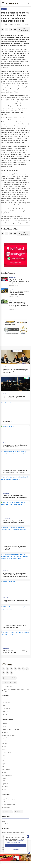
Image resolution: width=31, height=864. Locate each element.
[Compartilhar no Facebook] (2, 29)
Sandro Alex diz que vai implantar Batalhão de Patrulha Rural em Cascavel (15, 496)
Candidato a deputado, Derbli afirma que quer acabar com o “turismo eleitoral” (15, 471)
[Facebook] (3, 669)
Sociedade (5, 786)
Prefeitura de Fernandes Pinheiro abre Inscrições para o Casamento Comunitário (14, 547)
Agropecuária (6, 703)
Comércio (4, 714)
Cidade (4, 705)
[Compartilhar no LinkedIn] (15, 29)
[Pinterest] (3, 673)
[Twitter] (11, 669)
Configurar (15, 849)
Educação (5, 738)
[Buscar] (28, 3)
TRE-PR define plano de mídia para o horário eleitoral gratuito (14, 397)
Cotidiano (4, 723)
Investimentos (6, 758)
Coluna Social (6, 711)
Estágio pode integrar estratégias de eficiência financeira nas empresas (14, 521)
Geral (4, 9)
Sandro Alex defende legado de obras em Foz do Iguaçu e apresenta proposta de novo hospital (15, 370)
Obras (3, 766)
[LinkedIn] (23, 669)
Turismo (4, 789)
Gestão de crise (7, 421)
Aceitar (15, 845)
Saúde (3, 781)
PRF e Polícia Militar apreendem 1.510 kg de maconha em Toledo (15, 651)
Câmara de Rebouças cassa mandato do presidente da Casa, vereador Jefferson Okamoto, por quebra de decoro (18, 305)
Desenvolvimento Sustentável (10, 729)
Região (4, 778)
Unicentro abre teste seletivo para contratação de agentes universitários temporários (19, 292)
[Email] (7, 673)
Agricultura (5, 700)
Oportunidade (6, 769)
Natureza (4, 761)
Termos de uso (6, 807)
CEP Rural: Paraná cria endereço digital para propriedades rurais (14, 626)
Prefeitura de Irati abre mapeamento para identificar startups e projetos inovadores (15, 601)
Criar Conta (5, 824)
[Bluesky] (15, 669)
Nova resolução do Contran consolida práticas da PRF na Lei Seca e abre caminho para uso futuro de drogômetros (15, 574)
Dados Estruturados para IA (10, 799)
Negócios (4, 764)
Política (4, 772)
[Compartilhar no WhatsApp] (6, 29)
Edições (4, 802)
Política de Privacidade (8, 804)
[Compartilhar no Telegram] (10, 29)
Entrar (3, 821)
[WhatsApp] (27, 669)
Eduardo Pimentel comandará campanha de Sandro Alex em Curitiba (15, 446)
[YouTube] (19, 669)
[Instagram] (7, 669)
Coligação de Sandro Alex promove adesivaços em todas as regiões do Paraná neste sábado (19, 281)
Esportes (4, 743)
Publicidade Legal (7, 775)
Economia (5, 732)
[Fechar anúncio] (29, 853)
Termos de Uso (16, 842)
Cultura (4, 726)
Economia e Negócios (8, 735)
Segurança (5, 784)
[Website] (11, 673)
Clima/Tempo (6, 708)
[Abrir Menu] (3, 3)
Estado (4, 746)
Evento (4, 749)
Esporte (4, 741)
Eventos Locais (6, 752)
